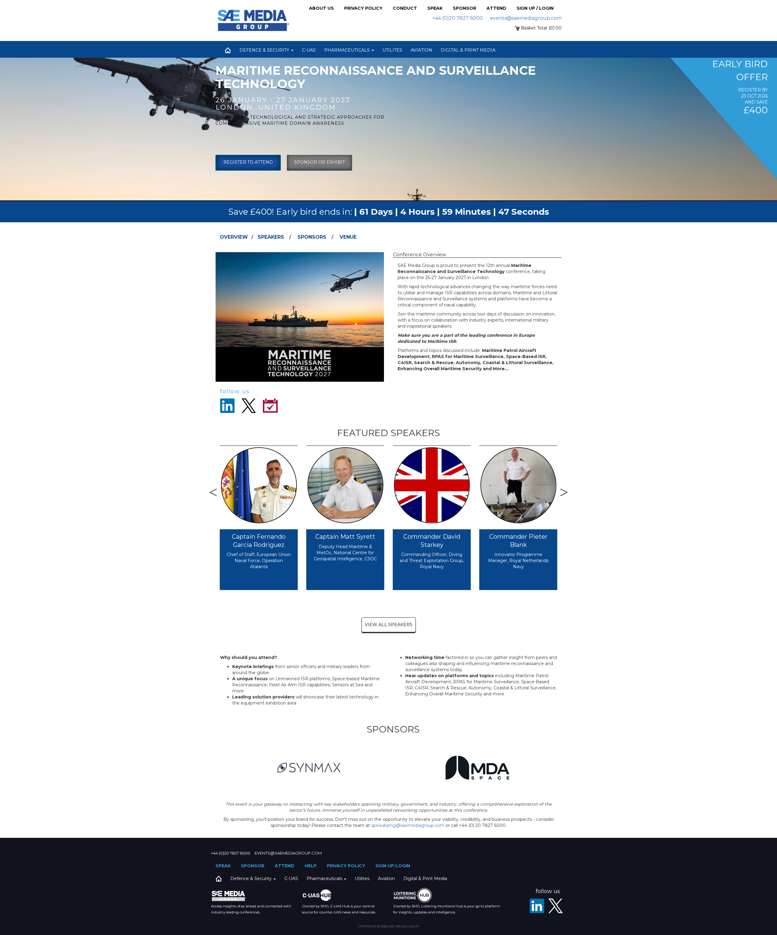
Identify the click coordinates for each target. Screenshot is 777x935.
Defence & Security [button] (264, 50)
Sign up (384, 865)
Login (402, 865)
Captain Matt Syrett (345, 536)
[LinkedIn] (537, 906)
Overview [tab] (234, 237)
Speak (435, 8)
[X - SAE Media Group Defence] (555, 906)
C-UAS (309, 50)
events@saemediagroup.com (526, 18)
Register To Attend (248, 162)
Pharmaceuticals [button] (347, 50)
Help (311, 865)
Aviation (421, 50)
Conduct (405, 8)
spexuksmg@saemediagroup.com (407, 825)
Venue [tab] (348, 237)
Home (227, 50)
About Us (321, 8)
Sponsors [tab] (311, 237)
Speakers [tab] (271, 237)
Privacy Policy (363, 8)
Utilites (392, 50)
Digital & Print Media (468, 50)
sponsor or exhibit (319, 162)
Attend (496, 8)
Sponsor (464, 8)
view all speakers (388, 624)
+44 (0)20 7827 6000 (457, 18)
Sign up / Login (535, 8)
